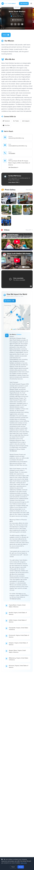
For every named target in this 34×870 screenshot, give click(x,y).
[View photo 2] (25, 198)
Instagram (26, 121)
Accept (21, 867)
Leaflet (14, 329)
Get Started (23, 3)
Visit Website (18, 20)
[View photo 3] (6, 210)
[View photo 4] (17, 210)
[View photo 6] (6, 221)
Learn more (24, 863)
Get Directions (12, 167)
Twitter (17, 121)
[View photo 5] (28, 210)
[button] (23, 319)
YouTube (7, 125)
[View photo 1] (8, 198)
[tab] (6, 35)
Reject (13, 867)
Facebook (7, 121)
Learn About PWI (13, 182)
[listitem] (11, 24)
